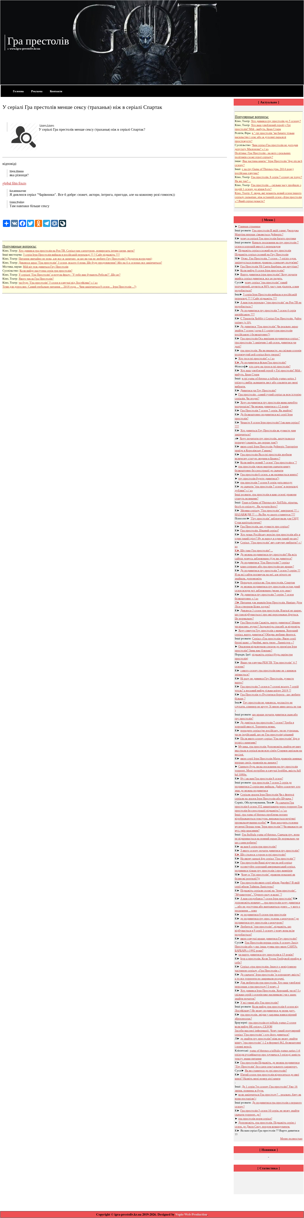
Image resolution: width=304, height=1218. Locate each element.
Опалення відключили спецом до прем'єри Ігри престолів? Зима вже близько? (266, 648)
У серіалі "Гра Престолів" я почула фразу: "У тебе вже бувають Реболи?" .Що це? (69, 274)
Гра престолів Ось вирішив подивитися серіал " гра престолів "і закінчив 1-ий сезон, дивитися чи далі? (267, 342)
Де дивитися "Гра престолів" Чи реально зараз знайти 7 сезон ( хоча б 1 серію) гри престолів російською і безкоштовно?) (266, 330)
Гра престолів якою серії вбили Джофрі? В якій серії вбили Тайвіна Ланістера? (267, 884)
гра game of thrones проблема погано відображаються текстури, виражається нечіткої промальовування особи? (265, 818)
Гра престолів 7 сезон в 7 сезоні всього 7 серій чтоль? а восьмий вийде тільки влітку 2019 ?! (267, 688)
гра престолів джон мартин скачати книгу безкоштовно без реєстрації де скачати (262, 468)
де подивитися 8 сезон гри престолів (263, 914)
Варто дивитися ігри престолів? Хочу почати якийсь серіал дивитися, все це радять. (266, 276)
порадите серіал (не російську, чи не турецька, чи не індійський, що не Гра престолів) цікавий (267, 732)
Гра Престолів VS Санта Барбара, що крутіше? (269, 266)
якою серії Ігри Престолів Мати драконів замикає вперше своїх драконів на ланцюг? (268, 760)
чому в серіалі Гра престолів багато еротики (268, 238)
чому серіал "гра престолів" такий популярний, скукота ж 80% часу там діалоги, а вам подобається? (267, 286)
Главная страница (249, 226)
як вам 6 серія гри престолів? (258, 846)
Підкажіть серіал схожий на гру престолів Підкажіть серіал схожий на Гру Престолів (263, 252)
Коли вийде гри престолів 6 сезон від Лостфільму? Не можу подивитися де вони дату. (266, 1008)
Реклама (37, 91)
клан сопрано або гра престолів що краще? (267, 566)
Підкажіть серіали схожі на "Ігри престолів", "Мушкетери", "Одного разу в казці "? (265, 892)
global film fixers (14, 183)
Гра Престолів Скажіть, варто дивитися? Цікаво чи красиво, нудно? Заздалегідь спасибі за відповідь (267, 624)
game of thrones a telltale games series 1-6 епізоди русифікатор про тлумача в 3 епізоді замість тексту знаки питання (267, 1054)
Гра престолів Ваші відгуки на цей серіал (266, 862)
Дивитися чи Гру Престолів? (258, 390)
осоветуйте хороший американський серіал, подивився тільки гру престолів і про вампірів (265, 868)
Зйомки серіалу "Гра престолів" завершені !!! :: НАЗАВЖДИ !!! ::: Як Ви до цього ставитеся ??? (267, 512)
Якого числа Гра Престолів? (36, 278)
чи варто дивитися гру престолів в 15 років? (266, 954)
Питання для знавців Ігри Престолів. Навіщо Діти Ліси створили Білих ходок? (268, 604)
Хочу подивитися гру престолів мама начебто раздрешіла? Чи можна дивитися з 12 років (266, 404)
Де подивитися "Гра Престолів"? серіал (265, 562)
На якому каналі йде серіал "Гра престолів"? (267, 858)
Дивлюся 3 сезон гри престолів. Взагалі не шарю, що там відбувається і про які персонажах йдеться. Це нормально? (268, 614)
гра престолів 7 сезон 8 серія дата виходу (266, 482)
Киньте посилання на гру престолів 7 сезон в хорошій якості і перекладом (267, 244)
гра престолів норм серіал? (255, 1118)
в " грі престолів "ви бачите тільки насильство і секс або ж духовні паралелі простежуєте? (264, 137)
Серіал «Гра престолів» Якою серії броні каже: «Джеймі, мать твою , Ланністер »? (265, 640)
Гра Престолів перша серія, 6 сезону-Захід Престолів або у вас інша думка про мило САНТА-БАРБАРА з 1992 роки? (266, 946)
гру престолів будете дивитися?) (258, 478)
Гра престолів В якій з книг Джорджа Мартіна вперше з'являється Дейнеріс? (267, 232)
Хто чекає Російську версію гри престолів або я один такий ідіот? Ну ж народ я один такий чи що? (267, 536)
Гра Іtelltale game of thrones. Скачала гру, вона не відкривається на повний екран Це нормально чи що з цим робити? (267, 838)
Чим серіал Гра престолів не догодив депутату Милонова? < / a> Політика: (266, 149)
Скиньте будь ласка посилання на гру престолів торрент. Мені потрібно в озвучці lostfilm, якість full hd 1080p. (268, 770)
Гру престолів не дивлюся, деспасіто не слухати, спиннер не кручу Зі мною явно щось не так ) (268, 706)
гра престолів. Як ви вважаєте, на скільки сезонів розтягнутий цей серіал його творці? (268, 352)
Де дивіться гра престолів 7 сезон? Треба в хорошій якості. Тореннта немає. (264, 724)
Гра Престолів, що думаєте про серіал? (264, 526)
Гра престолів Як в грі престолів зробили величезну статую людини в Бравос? (263, 456)
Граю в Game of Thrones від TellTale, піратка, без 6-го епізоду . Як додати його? (266, 504)
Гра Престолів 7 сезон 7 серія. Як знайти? (266, 410)
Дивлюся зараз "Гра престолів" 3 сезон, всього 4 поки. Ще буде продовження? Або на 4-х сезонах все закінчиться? (90, 262)
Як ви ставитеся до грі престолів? (266, 1070)
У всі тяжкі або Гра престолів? (259, 1002)
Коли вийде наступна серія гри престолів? (46, 270)
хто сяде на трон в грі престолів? (269, 366)
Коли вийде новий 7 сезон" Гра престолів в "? (268, 462)
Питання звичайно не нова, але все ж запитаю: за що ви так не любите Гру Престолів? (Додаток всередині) (85, 258)
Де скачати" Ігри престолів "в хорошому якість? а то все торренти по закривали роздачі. (267, 976)
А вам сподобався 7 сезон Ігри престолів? (266, 898)
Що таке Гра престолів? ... (256, 550)
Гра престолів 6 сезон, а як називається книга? (269, 474)
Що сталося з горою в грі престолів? (263, 854)
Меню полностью (291, 1138)
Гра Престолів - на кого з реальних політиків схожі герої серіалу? (263, 155)
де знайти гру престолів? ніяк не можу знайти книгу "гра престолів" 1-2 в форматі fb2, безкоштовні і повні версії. (268, 1042)
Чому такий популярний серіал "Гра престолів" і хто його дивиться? (267, 1032)
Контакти (56, 91)
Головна (18, 91)
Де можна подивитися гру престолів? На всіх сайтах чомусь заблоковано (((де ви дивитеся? (266, 556)
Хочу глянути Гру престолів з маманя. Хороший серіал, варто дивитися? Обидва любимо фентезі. (266, 632)
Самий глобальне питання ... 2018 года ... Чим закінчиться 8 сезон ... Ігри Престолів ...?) (82, 286)
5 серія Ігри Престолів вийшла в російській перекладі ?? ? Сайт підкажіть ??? (71, 254)
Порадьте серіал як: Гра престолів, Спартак (267, 582)
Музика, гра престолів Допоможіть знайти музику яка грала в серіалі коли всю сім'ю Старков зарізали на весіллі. (268, 750)
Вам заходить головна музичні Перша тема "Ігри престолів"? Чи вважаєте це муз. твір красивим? (268, 826)
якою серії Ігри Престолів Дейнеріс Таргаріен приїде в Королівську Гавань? (266, 448)
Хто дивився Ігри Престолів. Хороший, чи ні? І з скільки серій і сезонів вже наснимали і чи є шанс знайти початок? (267, 994)
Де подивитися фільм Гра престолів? (263, 362)
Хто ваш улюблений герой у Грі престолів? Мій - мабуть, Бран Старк (263, 127)
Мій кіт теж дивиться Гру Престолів (45, 266)
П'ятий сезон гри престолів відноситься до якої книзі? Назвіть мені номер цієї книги (267, 1076)
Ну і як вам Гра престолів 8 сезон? (261, 778)
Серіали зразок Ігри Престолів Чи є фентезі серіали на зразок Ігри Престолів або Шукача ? (264, 796)
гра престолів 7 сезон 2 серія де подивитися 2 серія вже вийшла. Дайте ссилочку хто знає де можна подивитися (267, 786)
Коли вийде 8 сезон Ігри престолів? (262, 270)
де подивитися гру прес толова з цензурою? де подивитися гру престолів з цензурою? (267, 920)
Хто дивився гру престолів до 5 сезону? (276, 121)
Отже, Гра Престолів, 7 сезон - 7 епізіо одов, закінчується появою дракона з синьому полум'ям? (266, 260)
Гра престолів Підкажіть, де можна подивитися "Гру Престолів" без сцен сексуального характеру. (267, 1064)
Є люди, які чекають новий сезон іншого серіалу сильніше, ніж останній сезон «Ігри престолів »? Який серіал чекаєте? (268, 197)
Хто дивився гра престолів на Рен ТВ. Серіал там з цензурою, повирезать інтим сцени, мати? (77, 250)
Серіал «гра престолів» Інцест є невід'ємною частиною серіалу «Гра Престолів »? (265, 968)
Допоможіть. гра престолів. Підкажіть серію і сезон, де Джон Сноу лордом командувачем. (265, 1124)
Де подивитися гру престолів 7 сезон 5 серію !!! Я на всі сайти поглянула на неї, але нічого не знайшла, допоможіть (267, 574)
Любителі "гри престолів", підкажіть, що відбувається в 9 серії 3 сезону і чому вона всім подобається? (264, 930)
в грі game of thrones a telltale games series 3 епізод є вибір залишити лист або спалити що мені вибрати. (266, 382)
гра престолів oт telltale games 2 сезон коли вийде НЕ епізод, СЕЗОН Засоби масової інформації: (265, 1026)
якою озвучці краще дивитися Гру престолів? (268, 938)
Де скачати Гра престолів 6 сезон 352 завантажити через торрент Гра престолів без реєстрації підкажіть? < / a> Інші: (268, 808)
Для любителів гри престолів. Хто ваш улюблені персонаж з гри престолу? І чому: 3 (267, 984)
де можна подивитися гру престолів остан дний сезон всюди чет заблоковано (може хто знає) (267, 588)
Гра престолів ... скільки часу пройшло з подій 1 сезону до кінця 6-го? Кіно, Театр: (268, 189)
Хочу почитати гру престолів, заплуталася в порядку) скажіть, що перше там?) (265, 440)
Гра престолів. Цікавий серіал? (259, 530)
